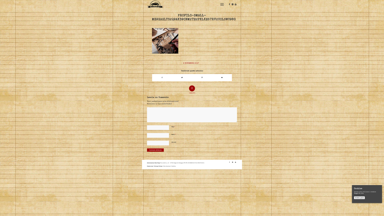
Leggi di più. (359, 193)
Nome (173, 127)
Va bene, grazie (359, 197)
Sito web (174, 142)
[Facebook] (229, 4)
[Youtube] (235, 4)
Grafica (174, 166)
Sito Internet (167, 166)
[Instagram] (232, 4)
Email (174, 134)
